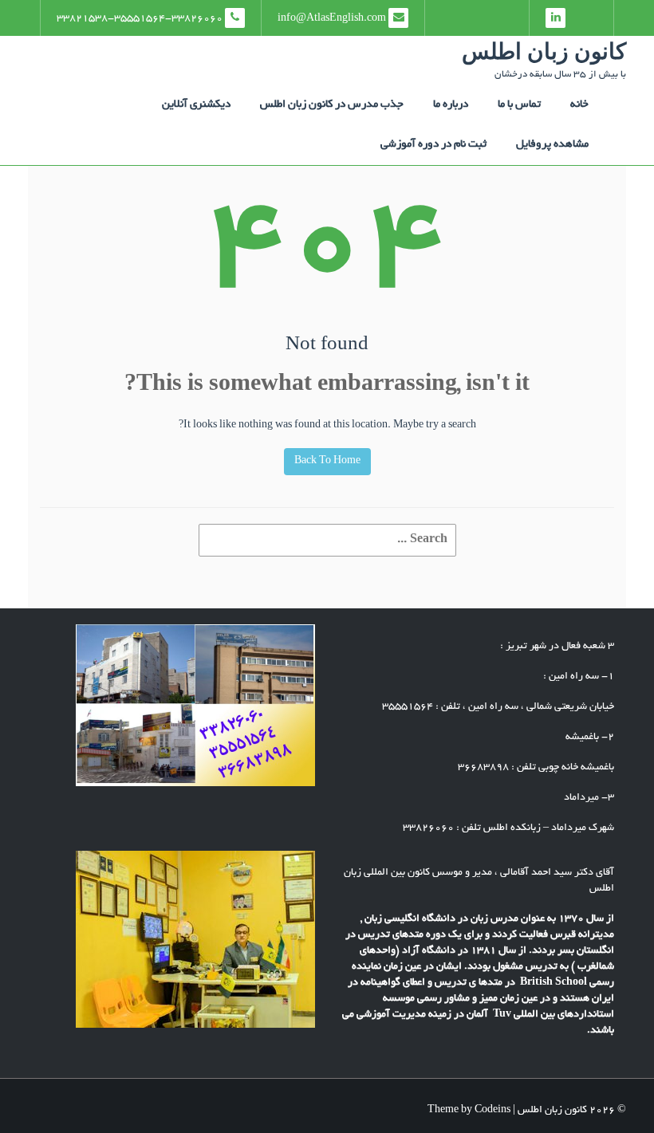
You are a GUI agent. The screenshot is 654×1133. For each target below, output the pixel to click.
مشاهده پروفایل (552, 145)
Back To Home (327, 461)
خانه (579, 105)
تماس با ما (519, 105)
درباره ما (450, 105)
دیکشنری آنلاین (196, 105)
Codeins (492, 1110)
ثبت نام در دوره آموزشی (433, 145)
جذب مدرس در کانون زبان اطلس (332, 105)
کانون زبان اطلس (544, 51)
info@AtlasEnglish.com (333, 19)
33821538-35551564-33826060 (141, 19)
